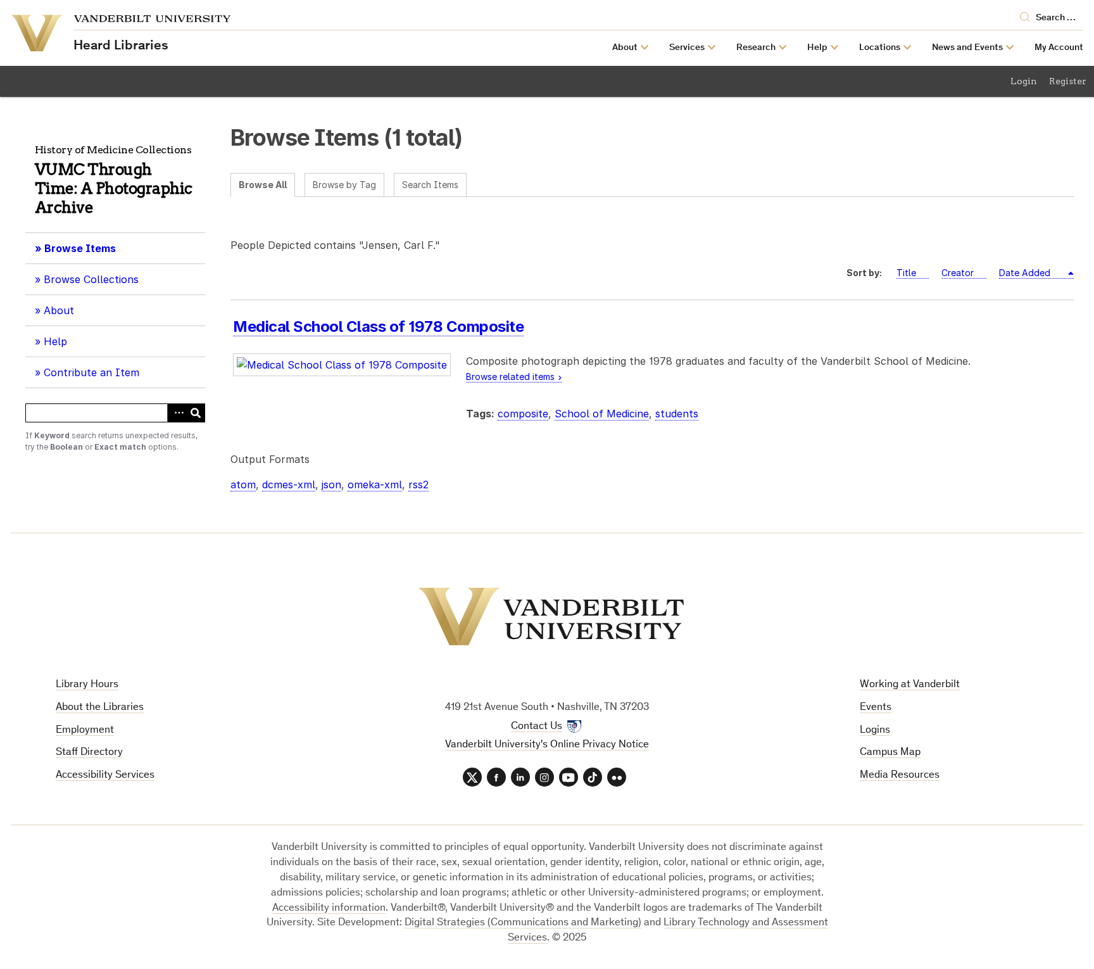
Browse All (263, 184)
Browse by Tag (344, 184)
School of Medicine (602, 413)
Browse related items (510, 376)
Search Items (430, 184)
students (676, 413)
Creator (957, 272)
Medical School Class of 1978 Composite (378, 326)
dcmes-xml (288, 484)
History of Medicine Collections (113, 150)
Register (1067, 81)
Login (1023, 81)
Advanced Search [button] (176, 412)
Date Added (1026, 272)
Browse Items (80, 248)
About (63, 314)
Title (906, 272)
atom (243, 484)
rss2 (418, 484)
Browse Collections (91, 279)
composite (523, 413)
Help (55, 341)
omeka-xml (375, 484)
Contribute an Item (91, 372)
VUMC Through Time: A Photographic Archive (113, 188)
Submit (195, 412)
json (331, 484)
